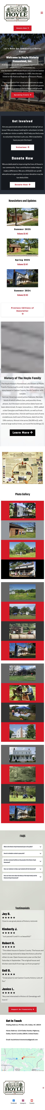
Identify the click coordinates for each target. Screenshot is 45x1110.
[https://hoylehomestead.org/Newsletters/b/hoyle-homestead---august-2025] (22, 217)
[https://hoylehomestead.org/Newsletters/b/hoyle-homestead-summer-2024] (22, 278)
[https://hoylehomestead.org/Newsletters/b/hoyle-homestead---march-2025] (22, 248)
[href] (22, 1059)
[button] (42, 13)
